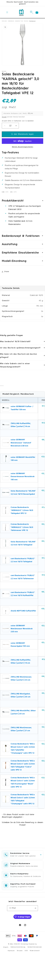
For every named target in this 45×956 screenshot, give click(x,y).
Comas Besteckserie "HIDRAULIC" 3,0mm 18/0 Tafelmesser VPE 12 (22, 527)
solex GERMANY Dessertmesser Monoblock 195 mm (23, 476)
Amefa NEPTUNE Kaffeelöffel (23, 611)
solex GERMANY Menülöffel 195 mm (23, 458)
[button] (7, 12)
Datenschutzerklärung (18, 947)
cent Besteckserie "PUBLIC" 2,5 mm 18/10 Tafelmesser (23, 576)
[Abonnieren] (35, 908)
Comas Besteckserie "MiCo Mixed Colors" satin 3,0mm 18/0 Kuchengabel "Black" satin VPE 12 (23, 782)
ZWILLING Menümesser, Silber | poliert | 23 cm (21, 678)
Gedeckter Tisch (19, 21)
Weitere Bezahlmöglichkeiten (22, 147)
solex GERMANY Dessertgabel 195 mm (20, 644)
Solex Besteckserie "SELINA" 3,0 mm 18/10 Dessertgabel (23, 492)
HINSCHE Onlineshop (21, 944)
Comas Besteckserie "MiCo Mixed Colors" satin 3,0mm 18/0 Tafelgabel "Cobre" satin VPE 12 (23, 765)
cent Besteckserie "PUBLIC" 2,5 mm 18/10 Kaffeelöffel (23, 593)
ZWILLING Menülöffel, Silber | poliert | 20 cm (23, 712)
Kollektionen (11, 21)
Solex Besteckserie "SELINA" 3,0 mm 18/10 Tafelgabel (23, 543)
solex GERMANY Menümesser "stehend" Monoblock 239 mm (21, 443)
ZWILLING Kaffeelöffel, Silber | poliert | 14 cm (21, 424)
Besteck (26, 21)
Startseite (4, 21)
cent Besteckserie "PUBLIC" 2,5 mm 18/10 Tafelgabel (23, 560)
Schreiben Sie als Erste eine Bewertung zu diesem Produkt (22, 824)
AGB (26, 950)
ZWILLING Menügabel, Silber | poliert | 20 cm (20, 695)
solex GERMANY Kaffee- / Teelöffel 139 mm (22, 407)
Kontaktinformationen (35, 947)
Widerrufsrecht (35, 950)
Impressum (11, 950)
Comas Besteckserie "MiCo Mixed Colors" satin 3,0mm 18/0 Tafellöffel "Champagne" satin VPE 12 (23, 748)
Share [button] (6, 271)
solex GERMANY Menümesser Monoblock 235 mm (22, 628)
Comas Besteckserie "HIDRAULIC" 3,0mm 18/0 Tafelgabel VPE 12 (22, 510)
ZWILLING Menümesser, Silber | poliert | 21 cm (21, 729)
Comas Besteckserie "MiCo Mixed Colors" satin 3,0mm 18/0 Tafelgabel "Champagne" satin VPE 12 (23, 799)
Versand (4, 116)
